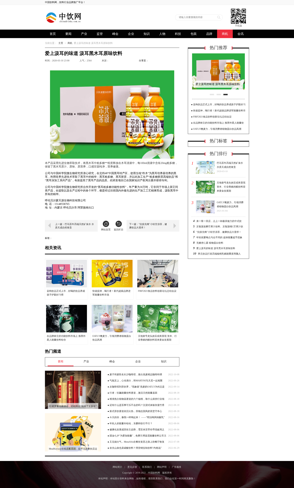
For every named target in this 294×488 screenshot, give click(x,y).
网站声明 (162, 467)
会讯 (241, 34)
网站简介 (117, 467)
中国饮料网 (154, 473)
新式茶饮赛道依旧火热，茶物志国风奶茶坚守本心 (136, 411)
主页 (60, 43)
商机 (225, 34)
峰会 (115, 34)
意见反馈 (132, 467)
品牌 (209, 34)
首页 (53, 34)
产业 (84, 34)
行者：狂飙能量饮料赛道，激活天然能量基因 (133, 393)
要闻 (68, 34)
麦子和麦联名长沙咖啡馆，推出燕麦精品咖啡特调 (136, 374)
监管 (100, 34)
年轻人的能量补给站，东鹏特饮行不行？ (131, 423)
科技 (178, 34)
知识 (147, 34)
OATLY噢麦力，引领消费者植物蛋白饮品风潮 (217, 129)
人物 (162, 34)
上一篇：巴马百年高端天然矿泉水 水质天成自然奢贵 (74, 226)
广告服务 (176, 467)
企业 (131, 34)
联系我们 (147, 467)
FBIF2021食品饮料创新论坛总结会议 (212, 116)
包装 (194, 34)
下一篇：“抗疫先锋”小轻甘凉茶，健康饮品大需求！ (148, 226)
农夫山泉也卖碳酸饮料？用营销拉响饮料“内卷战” (136, 448)
